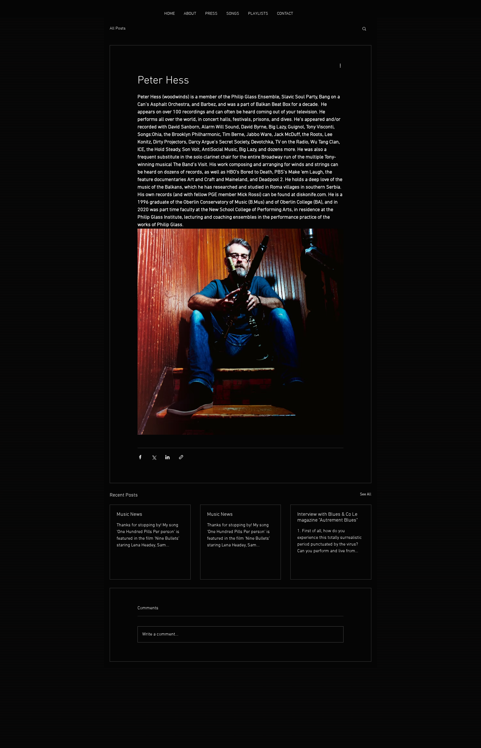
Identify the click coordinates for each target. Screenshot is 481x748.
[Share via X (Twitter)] (153, 457)
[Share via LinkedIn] (167, 457)
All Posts (118, 28)
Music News (129, 514)
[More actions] (340, 65)
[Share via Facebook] (140, 457)
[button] (364, 28)
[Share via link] (181, 457)
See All (365, 494)
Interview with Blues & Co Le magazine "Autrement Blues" (327, 517)
